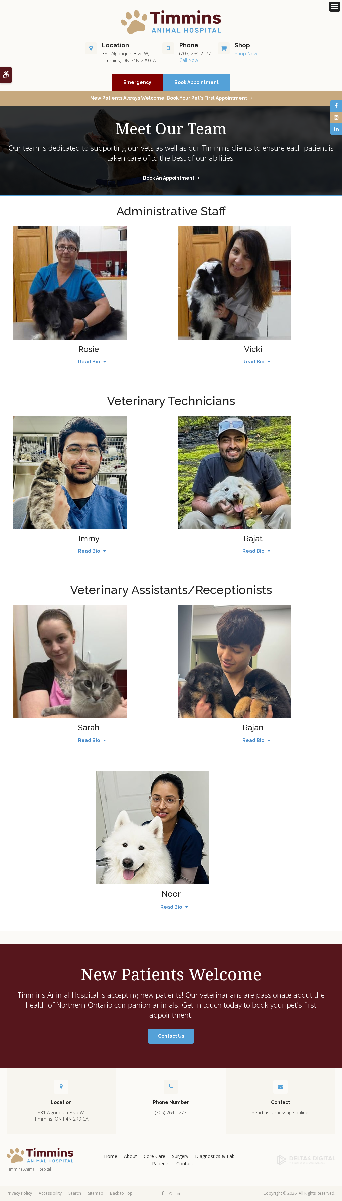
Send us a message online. (280, 1112)
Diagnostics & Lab (215, 1156)
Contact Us (171, 1036)
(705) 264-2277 (195, 53)
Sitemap (95, 1193)
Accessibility (50, 1193)
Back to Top (121, 1193)
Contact (184, 1163)
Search (74, 1193)
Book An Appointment (168, 178)
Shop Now (246, 53)
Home (110, 1156)
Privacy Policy (19, 1193)
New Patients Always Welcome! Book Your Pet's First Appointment (168, 98)
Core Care (154, 1156)
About (130, 1156)
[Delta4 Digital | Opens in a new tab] (299, 1160)
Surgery (180, 1156)
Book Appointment (196, 82)
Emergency (137, 82)
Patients (161, 1163)
